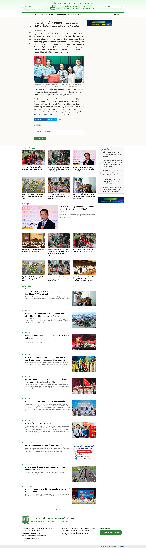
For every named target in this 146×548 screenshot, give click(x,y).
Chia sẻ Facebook (40, 119)
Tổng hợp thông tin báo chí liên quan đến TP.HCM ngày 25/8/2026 (33, 168)
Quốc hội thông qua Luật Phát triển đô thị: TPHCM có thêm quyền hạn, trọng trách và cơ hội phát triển (84, 279)
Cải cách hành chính (60, 14)
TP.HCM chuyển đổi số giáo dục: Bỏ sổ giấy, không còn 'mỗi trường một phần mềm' (58, 196)
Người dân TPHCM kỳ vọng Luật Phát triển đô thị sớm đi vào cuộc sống (32, 196)
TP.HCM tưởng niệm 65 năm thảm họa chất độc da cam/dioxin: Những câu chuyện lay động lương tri (45, 358)
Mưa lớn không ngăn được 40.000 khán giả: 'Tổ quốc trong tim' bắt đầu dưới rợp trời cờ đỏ (46, 380)
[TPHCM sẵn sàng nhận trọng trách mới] (84, 430)
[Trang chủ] (23, 14)
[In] (60, 119)
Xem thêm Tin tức (30, 148)
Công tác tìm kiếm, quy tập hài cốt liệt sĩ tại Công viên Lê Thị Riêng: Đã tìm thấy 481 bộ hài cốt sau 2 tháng (58, 170)
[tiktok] (26, 6)
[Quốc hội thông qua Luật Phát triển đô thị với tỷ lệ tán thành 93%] (33, 240)
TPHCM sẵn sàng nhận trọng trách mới (41, 423)
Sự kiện (51, 14)
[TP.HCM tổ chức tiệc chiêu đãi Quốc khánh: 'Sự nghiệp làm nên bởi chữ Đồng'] (84, 157)
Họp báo (44, 14)
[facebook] (23, 6)
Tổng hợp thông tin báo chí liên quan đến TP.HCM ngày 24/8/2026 (47, 336)
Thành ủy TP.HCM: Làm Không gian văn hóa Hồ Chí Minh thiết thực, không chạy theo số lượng (45, 314)
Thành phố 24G (36, 14)
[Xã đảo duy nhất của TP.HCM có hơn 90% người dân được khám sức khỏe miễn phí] (84, 185)
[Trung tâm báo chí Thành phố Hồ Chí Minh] (26, 519)
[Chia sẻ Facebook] (30, 36)
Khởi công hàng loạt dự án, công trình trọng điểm (45, 401)
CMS (110, 546)
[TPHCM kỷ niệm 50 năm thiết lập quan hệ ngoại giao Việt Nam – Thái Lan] (84, 496)
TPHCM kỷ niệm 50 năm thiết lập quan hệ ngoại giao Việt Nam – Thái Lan (47, 490)
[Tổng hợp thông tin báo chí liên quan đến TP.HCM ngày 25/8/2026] (33, 157)
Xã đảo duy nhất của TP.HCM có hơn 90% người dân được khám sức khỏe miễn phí (84, 196)
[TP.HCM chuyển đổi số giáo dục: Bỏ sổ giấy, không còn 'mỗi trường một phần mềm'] (59, 185)
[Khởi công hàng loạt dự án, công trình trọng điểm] (84, 408)
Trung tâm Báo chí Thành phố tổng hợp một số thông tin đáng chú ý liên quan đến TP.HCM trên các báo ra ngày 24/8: (46, 341)
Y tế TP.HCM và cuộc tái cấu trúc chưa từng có (43, 445)
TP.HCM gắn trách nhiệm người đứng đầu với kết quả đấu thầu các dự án (46, 468)
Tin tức (28, 14)
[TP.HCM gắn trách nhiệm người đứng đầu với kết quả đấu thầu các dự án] (84, 474)
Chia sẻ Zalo (53, 119)
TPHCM (38, 125)
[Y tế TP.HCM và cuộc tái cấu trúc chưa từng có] (84, 452)
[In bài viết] (30, 43)
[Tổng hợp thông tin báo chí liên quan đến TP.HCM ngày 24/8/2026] (84, 342)
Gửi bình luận (40, 138)
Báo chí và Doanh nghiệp (75, 14)
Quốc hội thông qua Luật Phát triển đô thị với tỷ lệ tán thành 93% (33, 250)
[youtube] (30, 6)
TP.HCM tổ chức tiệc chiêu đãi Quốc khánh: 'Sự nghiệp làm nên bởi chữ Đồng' (83, 169)
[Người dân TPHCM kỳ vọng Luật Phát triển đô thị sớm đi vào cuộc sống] (33, 185)
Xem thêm (59, 509)
